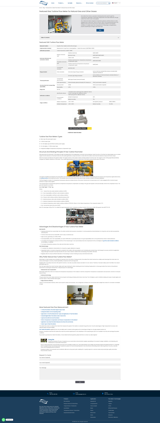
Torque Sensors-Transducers (70, 405)
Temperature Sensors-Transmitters (71, 410)
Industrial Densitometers (69, 412)
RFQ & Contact (89, 3)
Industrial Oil (93, 401)
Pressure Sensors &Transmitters (71, 403)
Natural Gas (92, 412)
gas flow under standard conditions (111, 240)
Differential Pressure (112, 408)
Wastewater (93, 417)
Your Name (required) (44, 357)
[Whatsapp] (3, 419)
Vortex (109, 405)
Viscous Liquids (93, 405)
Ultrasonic (110, 415)
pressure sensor (44, 178)
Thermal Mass (111, 412)
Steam (91, 410)
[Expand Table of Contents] (118, 37)
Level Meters (66, 408)
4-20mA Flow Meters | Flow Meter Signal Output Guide (53, 309)
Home (52, 3)
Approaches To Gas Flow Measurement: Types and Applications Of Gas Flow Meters (59, 313)
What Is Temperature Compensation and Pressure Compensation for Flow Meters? (59, 320)
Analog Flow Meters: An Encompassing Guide (51, 311)
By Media (70, 3)
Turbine (110, 403)
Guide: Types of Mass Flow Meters (48, 324)
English (115, 3)
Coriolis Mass (111, 410)
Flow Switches (67, 401)
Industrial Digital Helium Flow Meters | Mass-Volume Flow (53, 315)
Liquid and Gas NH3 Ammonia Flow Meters (50, 318)
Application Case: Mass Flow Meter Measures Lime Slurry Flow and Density (57, 322)
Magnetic (110, 401)
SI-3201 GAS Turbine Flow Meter (74, 132)
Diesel (91, 408)
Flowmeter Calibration (113, 417)
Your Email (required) (44, 362)
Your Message (42, 367)
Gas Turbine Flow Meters (44, 329)
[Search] (109, 3)
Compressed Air (93, 403)
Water (91, 415)
